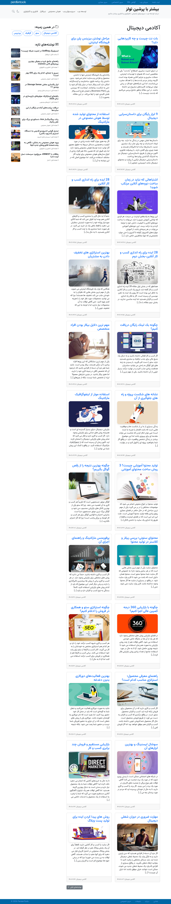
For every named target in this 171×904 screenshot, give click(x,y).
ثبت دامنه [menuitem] (156, 2)
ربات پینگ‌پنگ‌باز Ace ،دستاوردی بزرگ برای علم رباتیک (40, 121)
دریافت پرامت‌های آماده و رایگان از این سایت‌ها (42, 109)
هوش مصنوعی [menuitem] (54, 11)
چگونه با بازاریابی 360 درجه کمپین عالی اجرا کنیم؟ (140, 609)
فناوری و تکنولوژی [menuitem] (31, 11)
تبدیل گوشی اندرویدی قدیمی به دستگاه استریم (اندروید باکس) (42, 132)
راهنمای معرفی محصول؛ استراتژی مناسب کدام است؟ (140, 678)
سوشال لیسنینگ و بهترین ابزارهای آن (141, 746)
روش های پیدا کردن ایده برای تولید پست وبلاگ (91, 818)
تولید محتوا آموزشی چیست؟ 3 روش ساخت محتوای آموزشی (138, 467)
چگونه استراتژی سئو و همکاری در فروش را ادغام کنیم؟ (90, 609)
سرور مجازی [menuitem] (102, 2)
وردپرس (17, 33)
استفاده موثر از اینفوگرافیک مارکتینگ (92, 396)
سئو (37, 33)
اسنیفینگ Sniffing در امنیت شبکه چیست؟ (40, 51)
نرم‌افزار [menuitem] (43, 11)
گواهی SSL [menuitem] (131, 2)
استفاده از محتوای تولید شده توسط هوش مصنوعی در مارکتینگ (91, 118)
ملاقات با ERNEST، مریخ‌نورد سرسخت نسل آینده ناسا (40, 156)
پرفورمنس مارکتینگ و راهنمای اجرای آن (90, 539)
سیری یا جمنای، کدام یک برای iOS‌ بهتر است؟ (42, 74)
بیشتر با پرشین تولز (142, 9)
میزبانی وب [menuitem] (144, 2)
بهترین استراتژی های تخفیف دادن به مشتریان (91, 254)
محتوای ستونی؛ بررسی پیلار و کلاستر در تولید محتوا (139, 539)
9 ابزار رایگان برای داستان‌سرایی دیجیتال (138, 116)
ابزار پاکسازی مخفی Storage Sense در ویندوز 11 (42, 86)
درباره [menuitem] (147, 901)
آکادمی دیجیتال (50, 33)
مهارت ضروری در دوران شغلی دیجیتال (139, 818)
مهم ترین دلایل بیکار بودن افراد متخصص (89, 327)
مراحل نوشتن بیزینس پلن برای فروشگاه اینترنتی (90, 40)
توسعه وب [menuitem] (81, 11)
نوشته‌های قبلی (74, 887)
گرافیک (28, 33)
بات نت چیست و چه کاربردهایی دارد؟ (138, 40)
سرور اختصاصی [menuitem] (117, 2)
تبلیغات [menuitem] (138, 901)
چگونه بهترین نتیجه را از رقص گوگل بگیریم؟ (90, 467)
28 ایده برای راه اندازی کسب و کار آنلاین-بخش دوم (139, 254)
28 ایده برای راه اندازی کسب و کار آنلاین (90, 181)
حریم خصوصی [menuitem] (125, 901)
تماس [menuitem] (155, 901)
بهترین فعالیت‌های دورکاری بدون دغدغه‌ (92, 678)
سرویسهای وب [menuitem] (69, 11)
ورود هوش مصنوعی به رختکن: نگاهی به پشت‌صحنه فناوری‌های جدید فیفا (41, 144)
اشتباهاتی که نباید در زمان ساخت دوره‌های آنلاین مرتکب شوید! (139, 183)
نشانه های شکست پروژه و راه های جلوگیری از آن (139, 396)
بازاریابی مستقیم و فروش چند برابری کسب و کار (90, 746)
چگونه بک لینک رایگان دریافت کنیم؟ (139, 327)
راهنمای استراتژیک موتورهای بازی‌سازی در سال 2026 (41, 97)
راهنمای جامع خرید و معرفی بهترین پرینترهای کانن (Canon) (43, 63)
